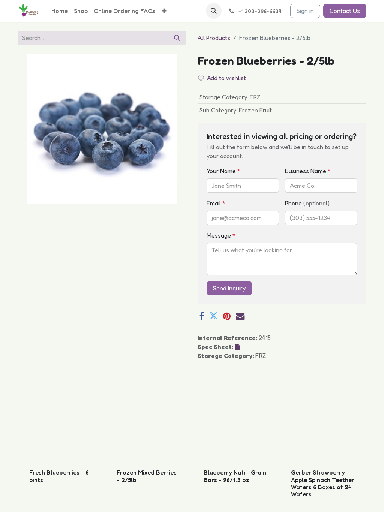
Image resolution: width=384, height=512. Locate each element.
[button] (214, 11)
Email (216, 203)
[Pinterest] (227, 316)
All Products (214, 38)
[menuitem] (59, 10)
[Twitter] (213, 316)
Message (221, 235)
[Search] (177, 38)
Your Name (223, 171)
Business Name (308, 171)
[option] (192, 448)
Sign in (305, 11)
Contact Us (345, 11)
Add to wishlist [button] (226, 78)
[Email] (240, 316)
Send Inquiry (229, 288)
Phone (307, 203)
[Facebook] (201, 316)
